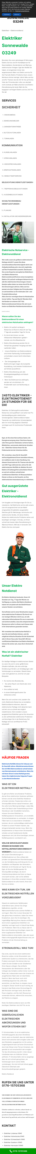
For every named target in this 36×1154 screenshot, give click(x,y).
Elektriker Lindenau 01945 (13, 1133)
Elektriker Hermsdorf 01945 (13, 1145)
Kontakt (9, 1125)
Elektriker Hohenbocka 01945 (14, 1136)
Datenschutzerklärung (22, 11)
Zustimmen (7, 14)
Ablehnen (16, 14)
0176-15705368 (13, 1085)
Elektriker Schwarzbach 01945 (14, 1139)
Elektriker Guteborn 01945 (13, 1142)
